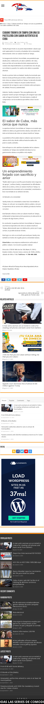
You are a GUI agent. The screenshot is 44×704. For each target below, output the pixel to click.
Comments (20, 400)
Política (22, 42)
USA (26, 42)
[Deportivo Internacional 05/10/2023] (6, 556)
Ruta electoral (18, 612)
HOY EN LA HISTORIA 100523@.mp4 (27, 562)
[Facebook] (18, 451)
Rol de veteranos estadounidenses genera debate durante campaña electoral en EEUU (26, 604)
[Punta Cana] (22, 111)
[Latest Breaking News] (22, 6)
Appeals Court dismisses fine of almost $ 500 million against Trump (19, 385)
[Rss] (14, 451)
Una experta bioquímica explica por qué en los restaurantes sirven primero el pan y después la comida (27, 624)
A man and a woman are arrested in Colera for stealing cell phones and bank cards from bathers (21, 327)
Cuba (8, 24)
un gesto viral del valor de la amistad (14, 288)
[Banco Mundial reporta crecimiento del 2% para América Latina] (6, 574)
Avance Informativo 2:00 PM (24, 631)
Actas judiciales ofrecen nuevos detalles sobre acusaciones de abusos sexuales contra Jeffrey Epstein (27, 642)
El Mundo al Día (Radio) (8, 421)
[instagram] (30, 451)
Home (4, 24)
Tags (28, 400)
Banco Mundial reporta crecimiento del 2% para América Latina (27, 572)
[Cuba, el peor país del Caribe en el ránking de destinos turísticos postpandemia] (6, 583)
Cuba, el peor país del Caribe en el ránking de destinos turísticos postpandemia (26, 582)
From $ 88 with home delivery (13, 20)
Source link (5, 274)
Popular (11, 400)
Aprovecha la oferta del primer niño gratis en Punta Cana (28, 293)
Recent (4, 400)
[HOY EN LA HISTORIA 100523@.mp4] (6, 565)
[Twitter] (22, 451)
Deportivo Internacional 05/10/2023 (27, 553)
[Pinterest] (26, 451)
